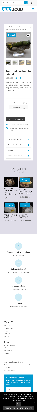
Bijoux (6, 331)
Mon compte (8, 351)
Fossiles (6, 336)
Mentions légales (9, 370)
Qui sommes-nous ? (10, 345)
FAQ (5, 348)
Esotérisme (7, 334)
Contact (6, 353)
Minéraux (13, 27)
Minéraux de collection (23, 27)
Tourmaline (9, 29)
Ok (18, 404)
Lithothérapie (8, 328)
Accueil (8, 27)
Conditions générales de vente (13, 362)
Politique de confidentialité (18, 408)
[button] (28, 35)
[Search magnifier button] (25, 2)
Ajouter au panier (15, 119)
